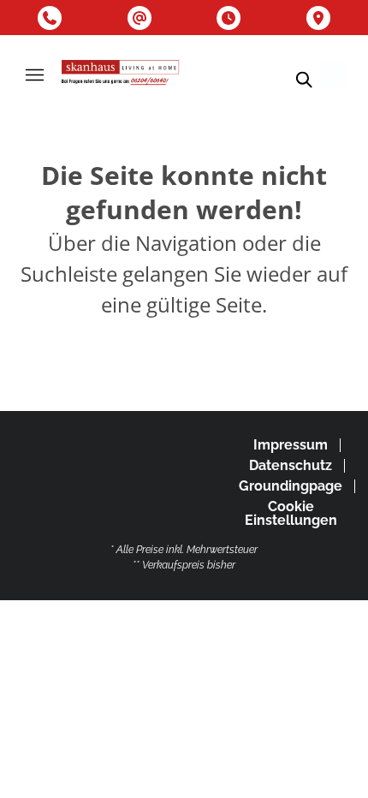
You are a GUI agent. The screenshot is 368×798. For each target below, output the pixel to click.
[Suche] (303, 80)
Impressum (290, 445)
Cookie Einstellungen (291, 513)
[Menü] (34, 74)
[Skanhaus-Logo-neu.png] (121, 74)
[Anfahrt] (318, 18)
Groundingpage (290, 486)
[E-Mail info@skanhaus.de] (139, 18)
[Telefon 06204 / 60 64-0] (50, 18)
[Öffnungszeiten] (228, 18)
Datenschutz (290, 465)
